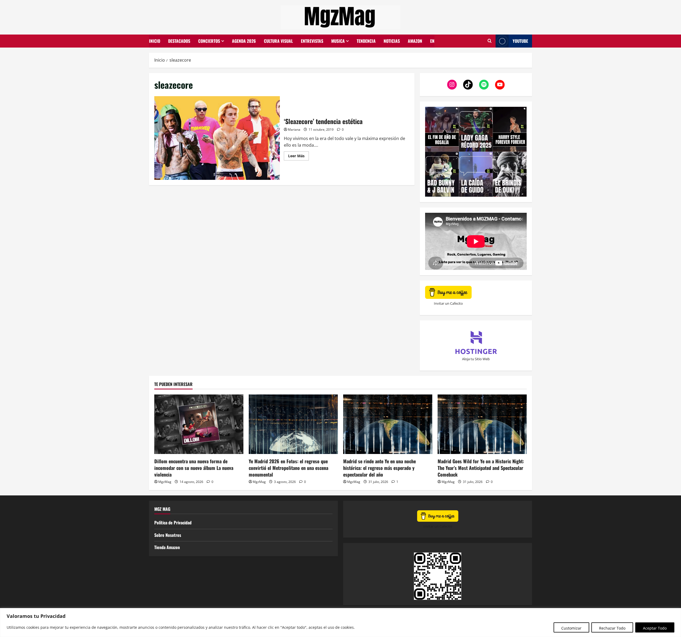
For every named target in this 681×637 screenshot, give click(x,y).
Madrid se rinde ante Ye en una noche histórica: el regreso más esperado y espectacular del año (379, 468)
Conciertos (209, 41)
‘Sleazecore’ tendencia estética (217, 138)
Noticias (392, 41)
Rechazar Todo (612, 628)
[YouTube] (500, 84)
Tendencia (366, 41)
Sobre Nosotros (167, 535)
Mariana (294, 129)
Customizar (571, 628)
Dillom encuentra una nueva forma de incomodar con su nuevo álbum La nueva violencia (193, 468)
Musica (338, 41)
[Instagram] (452, 84)
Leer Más (298, 154)
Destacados (179, 41)
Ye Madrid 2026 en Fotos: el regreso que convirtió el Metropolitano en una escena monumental (288, 468)
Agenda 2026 (244, 41)
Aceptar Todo (655, 628)
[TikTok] (468, 84)
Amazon (415, 41)
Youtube (520, 41)
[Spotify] (484, 84)
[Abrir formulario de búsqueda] (490, 41)
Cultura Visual (278, 41)
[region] (340, 622)
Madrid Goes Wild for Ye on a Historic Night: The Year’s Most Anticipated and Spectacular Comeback (481, 468)
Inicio (154, 41)
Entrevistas (312, 41)
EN (432, 41)
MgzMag (164, 481)
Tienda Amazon (167, 547)
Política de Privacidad (173, 522)
